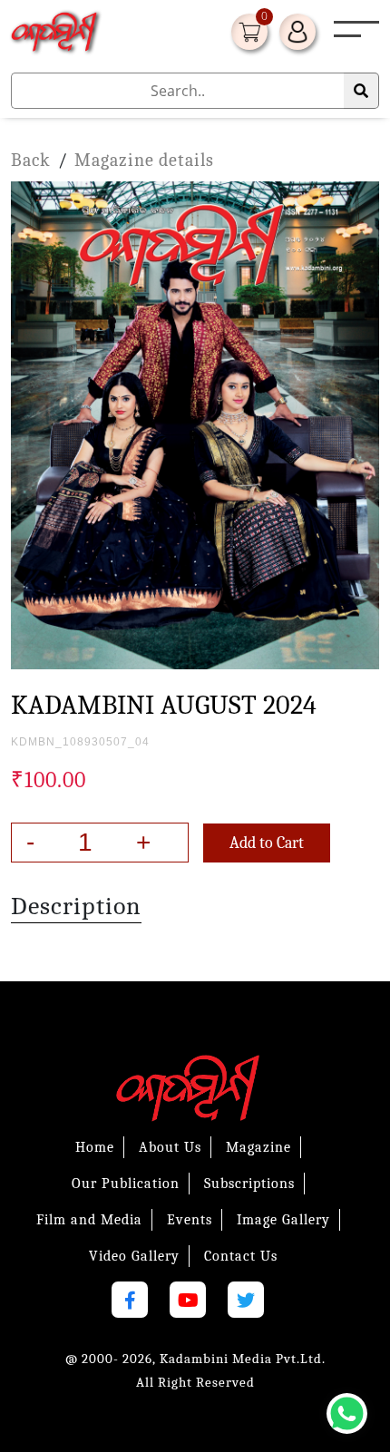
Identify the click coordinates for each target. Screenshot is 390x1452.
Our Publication (126, 1183)
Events (189, 1220)
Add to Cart (266, 843)
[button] (347, 35)
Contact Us (241, 1256)
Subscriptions (249, 1183)
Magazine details (144, 160)
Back (31, 160)
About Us (170, 1147)
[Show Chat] (347, 1413)
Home (94, 1147)
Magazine (258, 1147)
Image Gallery (283, 1220)
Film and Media (89, 1220)
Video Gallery (134, 1256)
